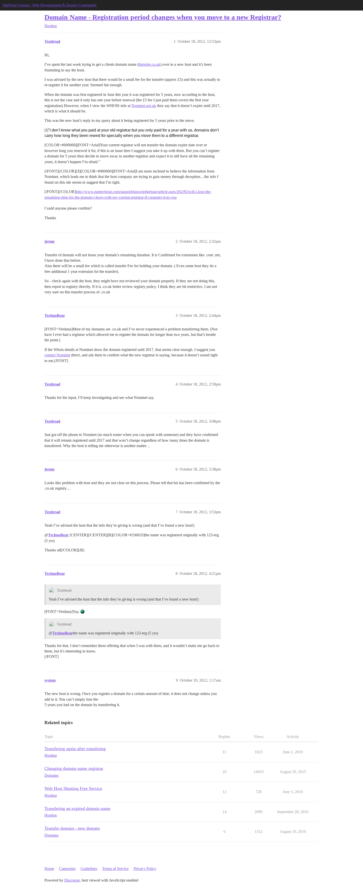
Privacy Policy (145, 868)
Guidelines (89, 868)
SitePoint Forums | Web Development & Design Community (49, 5)
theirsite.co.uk (149, 64)
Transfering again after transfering (75, 748)
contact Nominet (57, 355)
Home (49, 868)
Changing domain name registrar (73, 768)
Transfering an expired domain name (77, 808)
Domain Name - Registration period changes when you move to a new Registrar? (162, 17)
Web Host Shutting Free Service (73, 788)
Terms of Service (115, 868)
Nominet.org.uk (143, 106)
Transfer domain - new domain (72, 828)
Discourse (72, 880)
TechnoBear (58, 535)
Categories (67, 868)
